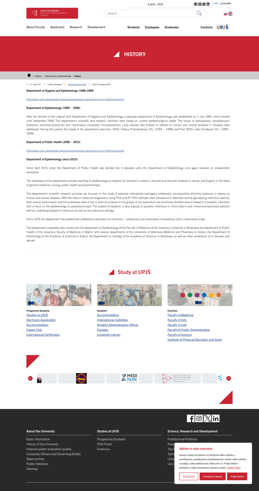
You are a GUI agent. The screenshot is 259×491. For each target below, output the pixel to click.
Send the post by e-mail (77, 84)
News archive (35, 459)
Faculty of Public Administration (189, 330)
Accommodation (37, 325)
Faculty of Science (180, 335)
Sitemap (32, 469)
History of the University (42, 444)
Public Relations (37, 464)
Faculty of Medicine (180, 315)
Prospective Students (111, 439)
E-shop (152, 3)
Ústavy (38, 76)
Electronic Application (41, 320)
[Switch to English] (230, 14)
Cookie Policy (234, 467)
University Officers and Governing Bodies (53, 454)
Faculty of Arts (177, 320)
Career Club (34, 330)
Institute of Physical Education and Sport (195, 340)
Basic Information (38, 439)
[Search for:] (202, 13)
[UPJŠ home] (222, 27)
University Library (108, 335)
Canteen (102, 330)
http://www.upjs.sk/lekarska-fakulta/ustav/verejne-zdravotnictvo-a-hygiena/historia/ (75, 99)
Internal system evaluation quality (48, 449)
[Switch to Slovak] (225, 14)
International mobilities (112, 320)
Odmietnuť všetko (212, 476)
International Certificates (43, 335)
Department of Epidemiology (58, 76)
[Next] (228, 378)
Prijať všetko (237, 476)
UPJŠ (160, 3)
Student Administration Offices (117, 325)
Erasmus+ (103, 449)
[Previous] (30, 378)
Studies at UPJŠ (37, 315)
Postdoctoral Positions (182, 439)
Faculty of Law (177, 325)
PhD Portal (104, 444)
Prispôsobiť (189, 476)
